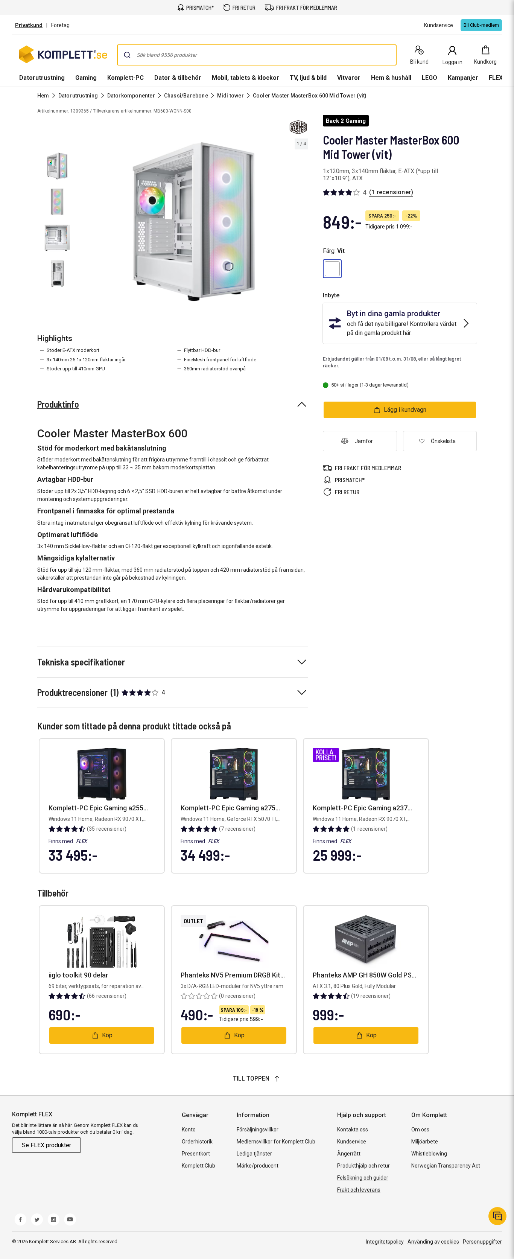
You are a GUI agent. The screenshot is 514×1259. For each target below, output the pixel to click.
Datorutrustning (42, 77)
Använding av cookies (433, 1242)
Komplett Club (198, 1166)
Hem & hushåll (391, 77)
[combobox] (257, 54)
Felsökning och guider (362, 1178)
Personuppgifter (482, 1242)
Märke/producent (257, 1166)
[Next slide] (301, 224)
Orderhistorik (197, 1142)
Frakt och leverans (358, 1190)
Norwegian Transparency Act (445, 1166)
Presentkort (196, 1154)
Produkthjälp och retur (363, 1166)
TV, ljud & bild (308, 77)
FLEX (496, 77)
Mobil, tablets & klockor (245, 77)
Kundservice (351, 1142)
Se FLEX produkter (46, 1145)
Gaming (86, 77)
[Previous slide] (86, 224)
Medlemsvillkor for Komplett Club (276, 1142)
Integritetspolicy (385, 1242)
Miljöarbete (424, 1142)
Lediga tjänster (254, 1154)
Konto (189, 1130)
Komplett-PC (125, 77)
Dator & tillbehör (177, 77)
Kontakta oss (352, 1130)
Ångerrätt (348, 1154)
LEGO (429, 77)
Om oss (420, 1130)
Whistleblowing (429, 1154)
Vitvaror (348, 77)
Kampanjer (463, 77)
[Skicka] (127, 54)
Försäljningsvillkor (257, 1130)
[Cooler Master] (298, 127)
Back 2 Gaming (346, 120)
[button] (332, 268)
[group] (193, 223)
